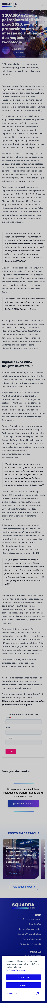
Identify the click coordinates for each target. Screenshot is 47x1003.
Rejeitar (23, 985)
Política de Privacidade (16, 970)
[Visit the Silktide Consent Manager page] (38, 994)
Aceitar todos (23, 977)
